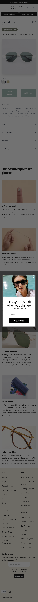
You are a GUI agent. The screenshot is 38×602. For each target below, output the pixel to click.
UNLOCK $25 (19, 321)
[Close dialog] (33, 277)
